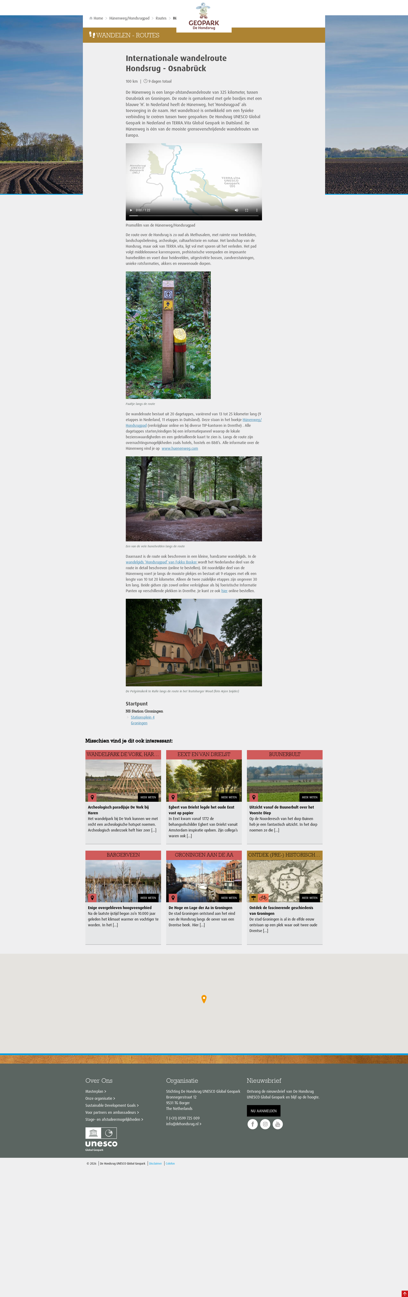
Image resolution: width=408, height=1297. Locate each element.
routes (161, 18)
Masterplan (94, 1091)
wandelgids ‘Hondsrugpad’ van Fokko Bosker (162, 562)
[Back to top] (405, 1294)
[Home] (204, 16)
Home (98, 18)
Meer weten (148, 797)
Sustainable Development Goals (110, 1105)
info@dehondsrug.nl (182, 1123)
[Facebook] (253, 1124)
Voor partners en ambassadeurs (110, 1112)
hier (224, 590)
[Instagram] (265, 1124)
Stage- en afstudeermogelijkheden (112, 1119)
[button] (204, 999)
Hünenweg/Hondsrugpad (129, 18)
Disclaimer (155, 1163)
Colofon (170, 1163)
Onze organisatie (98, 1098)
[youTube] (278, 1124)
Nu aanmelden (264, 1110)
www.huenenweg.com (180, 448)
